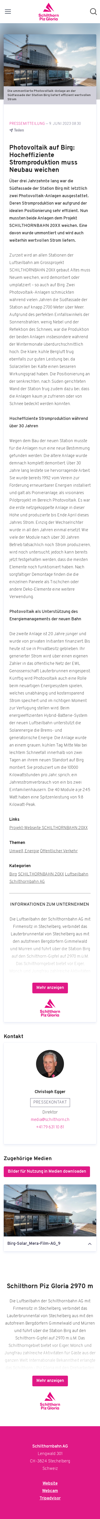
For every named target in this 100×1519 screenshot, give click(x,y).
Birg (13, 874)
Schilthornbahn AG (27, 882)
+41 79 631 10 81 (50, 1127)
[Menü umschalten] (8, 12)
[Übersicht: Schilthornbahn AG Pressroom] (49, 11)
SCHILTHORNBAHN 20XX (41, 874)
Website (50, 1483)
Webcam (50, 1491)
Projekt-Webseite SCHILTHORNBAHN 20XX (48, 828)
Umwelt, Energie (24, 851)
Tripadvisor (50, 1498)
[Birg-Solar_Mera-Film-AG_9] (50, 1210)
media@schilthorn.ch (50, 1120)
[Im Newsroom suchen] (93, 11)
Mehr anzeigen (50, 988)
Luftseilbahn (76, 874)
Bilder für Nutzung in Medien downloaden (47, 1171)
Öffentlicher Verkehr (59, 851)
